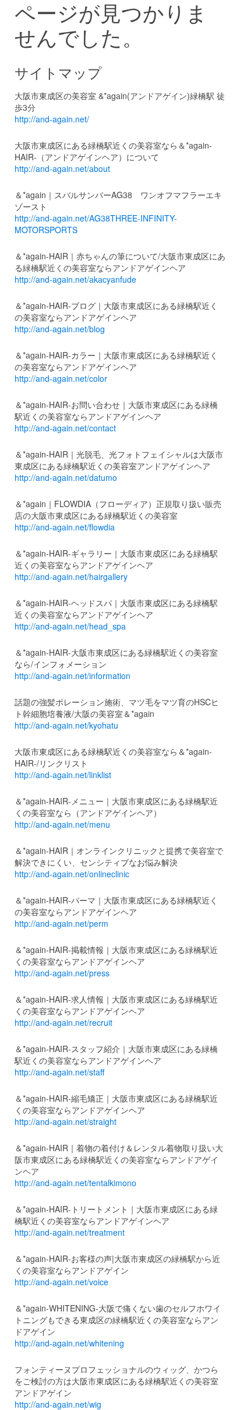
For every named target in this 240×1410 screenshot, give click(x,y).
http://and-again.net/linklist (63, 774)
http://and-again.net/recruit (63, 1022)
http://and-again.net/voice (61, 1282)
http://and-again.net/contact (65, 428)
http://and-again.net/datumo (66, 477)
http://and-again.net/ (52, 119)
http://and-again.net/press (62, 973)
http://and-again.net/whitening (69, 1343)
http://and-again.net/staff (59, 1072)
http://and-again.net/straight (66, 1121)
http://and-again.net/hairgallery (71, 576)
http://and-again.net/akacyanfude (75, 279)
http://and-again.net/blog (60, 329)
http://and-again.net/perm (61, 923)
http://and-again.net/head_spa (70, 626)
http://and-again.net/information (72, 675)
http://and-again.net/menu (62, 824)
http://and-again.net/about (62, 168)
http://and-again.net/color (61, 378)
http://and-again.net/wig (58, 1404)
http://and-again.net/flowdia (65, 527)
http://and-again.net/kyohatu (66, 725)
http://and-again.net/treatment (70, 1232)
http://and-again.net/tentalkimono (75, 1183)
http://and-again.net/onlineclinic (72, 874)
